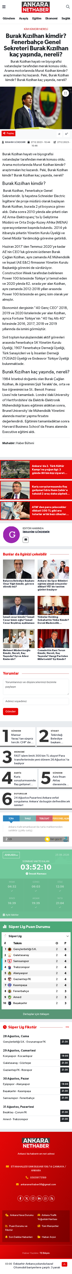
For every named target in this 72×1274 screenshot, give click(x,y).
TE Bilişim (44, 1253)
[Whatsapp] (45, 1198)
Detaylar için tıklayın (36, 1014)
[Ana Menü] (4, 6)
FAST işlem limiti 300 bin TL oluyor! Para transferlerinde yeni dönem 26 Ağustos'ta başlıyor (41, 759)
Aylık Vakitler (12, 915)
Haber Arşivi (49, 1237)
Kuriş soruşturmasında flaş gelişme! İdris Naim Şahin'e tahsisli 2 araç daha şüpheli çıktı (25, 780)
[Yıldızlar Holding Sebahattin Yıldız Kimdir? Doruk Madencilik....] (53, 605)
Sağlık (66, 18)
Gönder (10, 711)
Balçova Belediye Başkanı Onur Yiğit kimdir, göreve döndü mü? (18, 584)
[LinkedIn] (39, 1198)
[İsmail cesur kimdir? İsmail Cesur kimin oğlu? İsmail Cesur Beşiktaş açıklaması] (19, 605)
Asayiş (23, 18)
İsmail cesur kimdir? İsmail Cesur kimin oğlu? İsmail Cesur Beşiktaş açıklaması (18, 620)
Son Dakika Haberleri (21, 1237)
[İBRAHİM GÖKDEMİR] (11, 534)
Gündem (9, 18)
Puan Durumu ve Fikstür (16, 1228)
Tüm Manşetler (50, 1226)
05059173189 (38, 1177)
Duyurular (20, 794)
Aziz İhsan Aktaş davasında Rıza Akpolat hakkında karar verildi (61, 780)
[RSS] (52, 1198)
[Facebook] (20, 1198)
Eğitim (36, 18)
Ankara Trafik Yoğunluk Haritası (47, 1217)
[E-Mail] (25, 540)
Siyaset (55, 731)
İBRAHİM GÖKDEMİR (15, 142)
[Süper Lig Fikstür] (67, 1027)
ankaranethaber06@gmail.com (38, 1184)
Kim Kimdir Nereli (36, 29)
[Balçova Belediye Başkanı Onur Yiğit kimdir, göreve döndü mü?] (19, 569)
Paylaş (10, 133)
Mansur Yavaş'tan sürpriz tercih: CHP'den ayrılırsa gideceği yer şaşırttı (22, 739)
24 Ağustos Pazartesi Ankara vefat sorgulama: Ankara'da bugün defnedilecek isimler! (42, 801)
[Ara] (68, 7)
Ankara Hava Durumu (22, 1215)
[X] (27, 1198)
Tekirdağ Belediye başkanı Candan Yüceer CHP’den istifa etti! (60, 739)
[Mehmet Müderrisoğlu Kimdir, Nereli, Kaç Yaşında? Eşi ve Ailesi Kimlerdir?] (19, 638)
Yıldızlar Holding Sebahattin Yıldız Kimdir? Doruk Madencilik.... (53, 620)
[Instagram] (33, 1198)
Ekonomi (51, 18)
